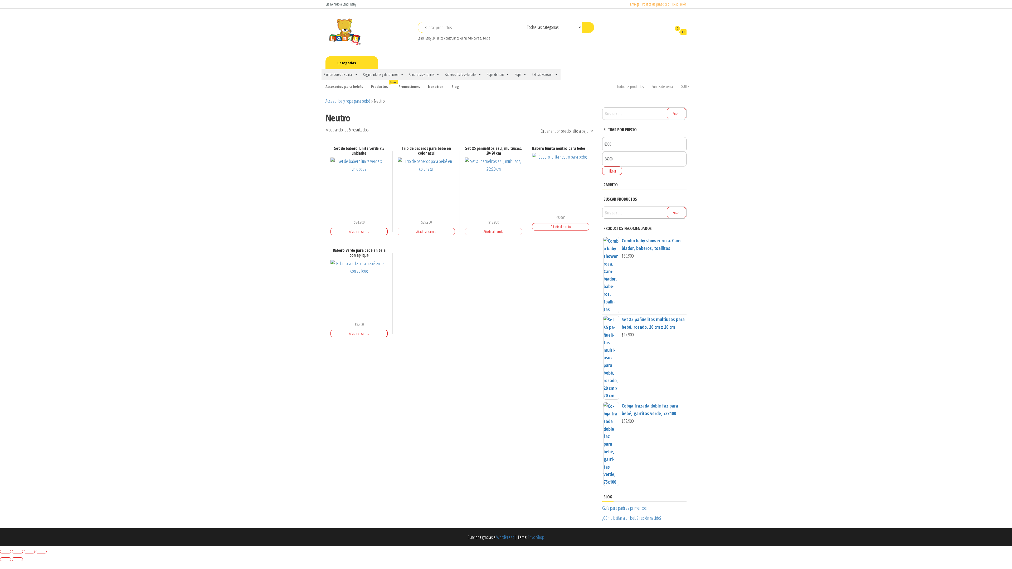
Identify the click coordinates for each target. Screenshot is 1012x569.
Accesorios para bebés (344, 86)
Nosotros (436, 86)
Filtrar (612, 171)
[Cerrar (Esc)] (41, 551)
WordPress (505, 537)
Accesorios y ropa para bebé (347, 101)
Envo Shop (536, 537)
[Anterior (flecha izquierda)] (5, 559)
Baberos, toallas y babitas (460, 74)
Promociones (409, 86)
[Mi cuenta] (665, 32)
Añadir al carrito (359, 231)
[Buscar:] (644, 113)
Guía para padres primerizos (624, 508)
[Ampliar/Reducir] (5, 551)
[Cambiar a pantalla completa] (17, 551)
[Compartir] (29, 551)
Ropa (518, 74)
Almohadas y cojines (421, 74)
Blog (455, 86)
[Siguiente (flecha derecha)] (17, 559)
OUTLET (685, 86)
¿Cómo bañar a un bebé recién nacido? (631, 518)
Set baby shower (542, 74)
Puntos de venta (662, 86)
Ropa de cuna (495, 74)
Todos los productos (630, 86)
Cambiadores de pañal (338, 74)
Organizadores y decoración (380, 74)
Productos (383, 84)
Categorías (346, 62)
